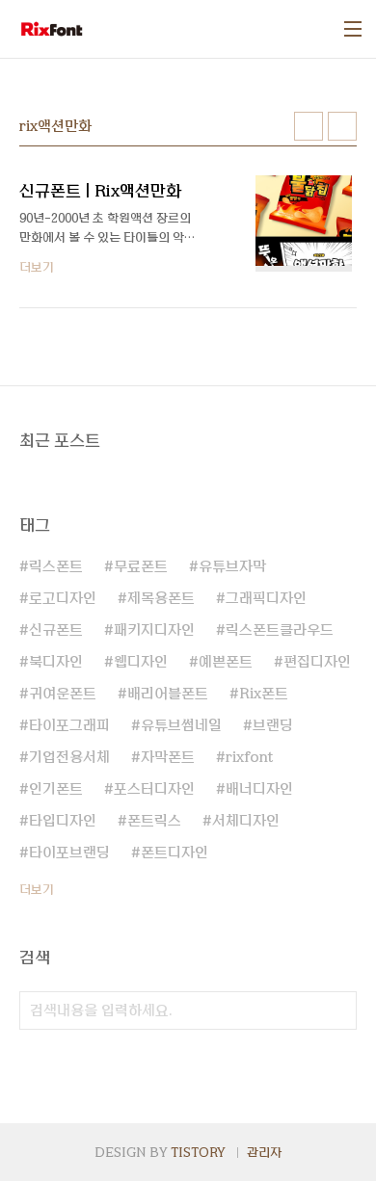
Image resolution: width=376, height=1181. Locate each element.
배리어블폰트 (167, 693)
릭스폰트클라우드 (280, 630)
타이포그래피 (69, 725)
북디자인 (56, 662)
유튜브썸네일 (181, 725)
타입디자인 (62, 820)
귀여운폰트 (62, 693)
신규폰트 (56, 630)
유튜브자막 (232, 566)
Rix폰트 (263, 693)
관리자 (264, 1152)
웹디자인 (141, 662)
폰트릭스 (154, 820)
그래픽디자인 (266, 598)
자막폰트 (168, 757)
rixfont (249, 757)
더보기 (36, 889)
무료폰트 (141, 566)
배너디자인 (259, 789)
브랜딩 (273, 725)
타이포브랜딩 (69, 852)
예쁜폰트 (226, 662)
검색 (337, 1010)
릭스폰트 (56, 566)
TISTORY (198, 1152)
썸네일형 (308, 126)
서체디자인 (246, 820)
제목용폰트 (161, 598)
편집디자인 (317, 662)
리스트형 (342, 126)
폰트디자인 (174, 852)
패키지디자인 (154, 630)
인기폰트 (56, 789)
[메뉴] (353, 29)
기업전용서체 (69, 757)
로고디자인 (62, 598)
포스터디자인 (154, 789)
